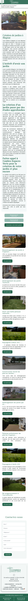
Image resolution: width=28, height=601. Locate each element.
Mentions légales (8, 589)
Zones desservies (9, 584)
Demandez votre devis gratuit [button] (14, 225)
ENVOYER (7, 554)
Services (16, 589)
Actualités (19, 584)
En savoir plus (7, 261)
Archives (13, 585)
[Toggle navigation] (2, 1)
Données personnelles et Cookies (13, 587)
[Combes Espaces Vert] (14, 2)
